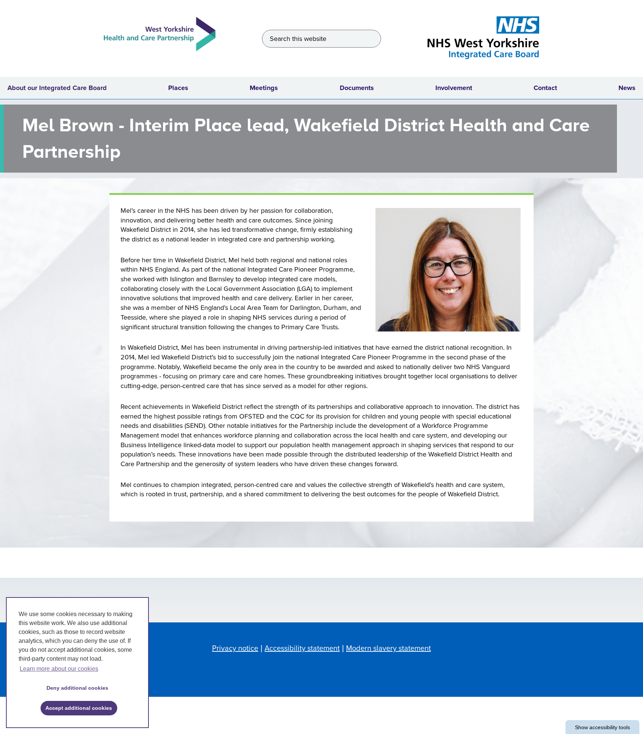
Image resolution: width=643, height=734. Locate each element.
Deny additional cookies (74, 688)
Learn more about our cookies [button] (59, 669)
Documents (357, 88)
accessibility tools (602, 727)
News (627, 88)
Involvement (453, 88)
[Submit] (372, 39)
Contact (545, 88)
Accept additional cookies (76, 708)
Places (178, 88)
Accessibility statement (302, 648)
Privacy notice (235, 648)
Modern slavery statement (388, 648)
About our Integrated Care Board (57, 88)
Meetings (264, 88)
